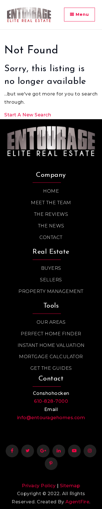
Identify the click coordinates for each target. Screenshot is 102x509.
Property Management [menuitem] (51, 291)
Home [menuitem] (51, 191)
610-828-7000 (51, 401)
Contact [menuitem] (51, 237)
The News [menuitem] (51, 226)
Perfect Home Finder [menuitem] (51, 333)
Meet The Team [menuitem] (51, 202)
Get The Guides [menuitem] (51, 368)
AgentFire (77, 501)
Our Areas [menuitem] (51, 322)
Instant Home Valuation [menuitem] (51, 345)
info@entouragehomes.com (51, 417)
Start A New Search (27, 115)
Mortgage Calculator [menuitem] (51, 356)
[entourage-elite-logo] (29, 14)
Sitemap (70, 485)
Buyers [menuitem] (51, 268)
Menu (81, 14)
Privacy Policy (39, 485)
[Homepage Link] (51, 139)
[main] (51, 74)
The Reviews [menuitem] (51, 214)
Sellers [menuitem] (51, 279)
